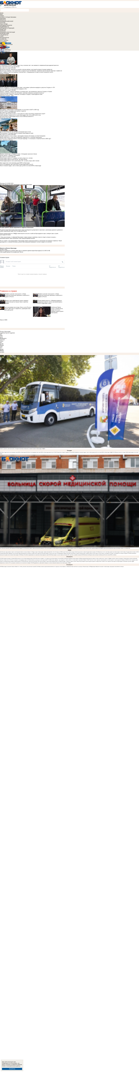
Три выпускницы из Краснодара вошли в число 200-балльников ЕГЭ (16, 116)
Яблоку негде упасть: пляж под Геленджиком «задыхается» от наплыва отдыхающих (21, 137)
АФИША (2, 15)
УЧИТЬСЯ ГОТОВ (8, 44)
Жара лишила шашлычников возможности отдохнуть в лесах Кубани (52, 566)
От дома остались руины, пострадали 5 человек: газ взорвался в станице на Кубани (110, 553)
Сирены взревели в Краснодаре (72, 558)
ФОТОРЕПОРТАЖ (4, 37)
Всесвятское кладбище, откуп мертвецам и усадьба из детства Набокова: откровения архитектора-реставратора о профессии (31, 70)
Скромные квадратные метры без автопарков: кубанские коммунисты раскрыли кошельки (22, 93)
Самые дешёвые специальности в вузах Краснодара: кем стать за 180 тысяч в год (20, 115)
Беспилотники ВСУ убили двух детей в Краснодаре (12, 548)
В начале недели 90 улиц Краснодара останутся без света (45, 553)
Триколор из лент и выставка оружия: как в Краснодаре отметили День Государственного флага (117, 551)
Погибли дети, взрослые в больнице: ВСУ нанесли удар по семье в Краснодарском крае (40, 561)
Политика (2, 183)
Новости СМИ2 (3, 320)
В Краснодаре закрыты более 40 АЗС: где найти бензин (13, 159)
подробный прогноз (4, 333)
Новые (2, 266)
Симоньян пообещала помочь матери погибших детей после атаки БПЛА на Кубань (100, 554)
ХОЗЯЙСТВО (3, 39)
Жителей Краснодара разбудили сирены (68, 548)
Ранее (14, 266)
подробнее (12, 333)
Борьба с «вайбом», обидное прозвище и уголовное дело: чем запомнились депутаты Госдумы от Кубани (26, 91)
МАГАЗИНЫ (8, 50)
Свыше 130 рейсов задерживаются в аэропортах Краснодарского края (35, 554)
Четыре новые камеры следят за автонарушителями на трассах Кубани (16, 551)
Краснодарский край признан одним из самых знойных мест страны (94, 558)
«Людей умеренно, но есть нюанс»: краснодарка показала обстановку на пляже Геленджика (22, 135)
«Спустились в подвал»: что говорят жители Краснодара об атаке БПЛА (49, 558)
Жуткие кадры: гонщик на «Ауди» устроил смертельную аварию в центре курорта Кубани (77, 561)
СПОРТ (2, 36)
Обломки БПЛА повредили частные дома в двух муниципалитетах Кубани (16, 553)
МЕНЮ (1, 13)
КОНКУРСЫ (3, 20)
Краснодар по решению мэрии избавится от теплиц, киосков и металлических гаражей (19, 566)
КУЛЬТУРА (2, 22)
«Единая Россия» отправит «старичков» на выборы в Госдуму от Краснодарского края (21, 94)
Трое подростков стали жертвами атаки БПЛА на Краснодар (14, 452)
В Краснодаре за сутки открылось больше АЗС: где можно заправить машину (66, 554)
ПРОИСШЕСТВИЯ (4, 33)
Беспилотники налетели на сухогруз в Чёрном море (78, 566)
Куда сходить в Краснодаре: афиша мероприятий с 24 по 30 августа (46, 551)
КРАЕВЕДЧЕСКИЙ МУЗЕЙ (6, 21)
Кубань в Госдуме (4, 73)
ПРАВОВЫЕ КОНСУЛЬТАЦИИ (7, 32)
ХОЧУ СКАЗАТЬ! (4, 40)
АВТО (1, 14)
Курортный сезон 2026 (5, 117)
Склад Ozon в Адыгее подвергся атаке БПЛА (65, 452)
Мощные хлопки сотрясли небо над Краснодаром (88, 548)
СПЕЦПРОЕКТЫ (4, 35)
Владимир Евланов (10, 252)
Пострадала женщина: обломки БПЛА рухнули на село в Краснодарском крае (17, 558)
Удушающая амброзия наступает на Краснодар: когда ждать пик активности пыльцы (107, 566)
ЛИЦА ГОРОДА (4, 24)
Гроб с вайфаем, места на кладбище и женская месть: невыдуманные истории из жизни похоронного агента (26, 72)
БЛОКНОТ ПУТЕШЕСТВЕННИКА (8, 17)
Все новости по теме (5, 68)
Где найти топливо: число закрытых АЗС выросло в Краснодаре (109, 561)
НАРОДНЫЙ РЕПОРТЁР (6, 25)
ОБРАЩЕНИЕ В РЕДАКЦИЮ (7, 28)
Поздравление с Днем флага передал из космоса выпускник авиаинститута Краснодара (50, 562)
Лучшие (8, 266)
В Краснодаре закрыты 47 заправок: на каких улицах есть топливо (16, 158)
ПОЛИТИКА (3, 30)
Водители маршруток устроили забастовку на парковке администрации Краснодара (20, 250)
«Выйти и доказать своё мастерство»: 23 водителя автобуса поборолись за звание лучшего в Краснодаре (21, 448)
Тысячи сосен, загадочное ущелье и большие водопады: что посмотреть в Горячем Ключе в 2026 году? (25, 138)
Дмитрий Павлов (19, 252)
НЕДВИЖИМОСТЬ (4, 26)
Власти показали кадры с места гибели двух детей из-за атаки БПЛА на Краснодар (93, 452)
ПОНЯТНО (12, 1069)
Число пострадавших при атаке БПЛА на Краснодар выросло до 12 (41, 452)
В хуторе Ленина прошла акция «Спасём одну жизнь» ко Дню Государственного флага (79, 551)
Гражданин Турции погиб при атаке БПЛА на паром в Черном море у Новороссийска (75, 553)
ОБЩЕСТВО (3, 29)
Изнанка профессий (5, 51)
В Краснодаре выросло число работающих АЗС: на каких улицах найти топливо (19, 160)
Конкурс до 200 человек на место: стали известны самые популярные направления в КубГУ (22, 113)
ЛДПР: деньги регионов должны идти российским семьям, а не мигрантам (115, 548)
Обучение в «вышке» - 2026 (6, 95)
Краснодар (2, 252)
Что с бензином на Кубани (6, 140)
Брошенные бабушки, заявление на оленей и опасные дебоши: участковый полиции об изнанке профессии (26, 69)
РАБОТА (9, 43)
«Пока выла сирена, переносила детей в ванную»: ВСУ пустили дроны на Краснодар (41, 548)
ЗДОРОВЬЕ (3, 18)
